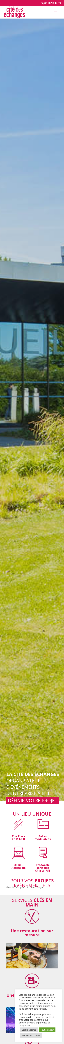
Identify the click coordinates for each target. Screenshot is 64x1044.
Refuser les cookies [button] (31, 1035)
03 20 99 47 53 (52, 3)
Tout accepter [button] (47, 1029)
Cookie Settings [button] (29, 1029)
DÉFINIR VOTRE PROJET (32, 800)
